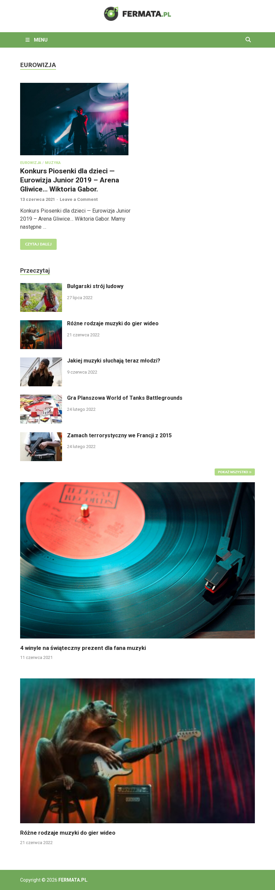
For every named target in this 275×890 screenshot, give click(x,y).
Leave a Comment (79, 199)
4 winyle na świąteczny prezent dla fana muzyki (83, 648)
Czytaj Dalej (36, 242)
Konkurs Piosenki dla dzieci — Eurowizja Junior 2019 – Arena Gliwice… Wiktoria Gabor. (69, 180)
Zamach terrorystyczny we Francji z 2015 (119, 435)
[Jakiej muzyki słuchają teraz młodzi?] (41, 361)
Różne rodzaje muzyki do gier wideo (113, 323)
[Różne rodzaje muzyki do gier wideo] (41, 324)
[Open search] (248, 40)
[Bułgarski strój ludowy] (41, 287)
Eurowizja (30, 163)
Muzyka (53, 163)
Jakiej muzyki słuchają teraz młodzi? (113, 360)
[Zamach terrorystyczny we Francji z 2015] (41, 436)
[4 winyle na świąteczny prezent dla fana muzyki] (137, 560)
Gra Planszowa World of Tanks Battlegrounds (124, 398)
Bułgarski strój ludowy (95, 286)
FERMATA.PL (72, 880)
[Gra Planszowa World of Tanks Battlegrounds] (41, 398)
